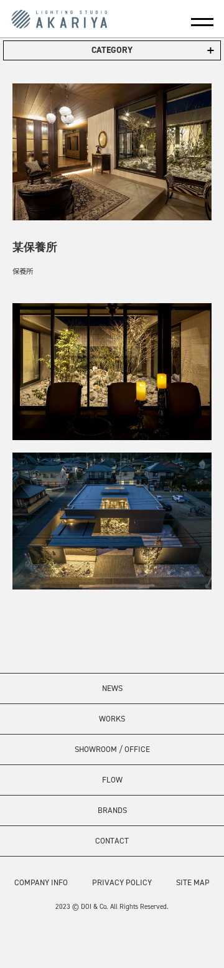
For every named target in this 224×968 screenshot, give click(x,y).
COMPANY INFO (41, 882)
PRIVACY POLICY (122, 882)
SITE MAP (193, 882)
